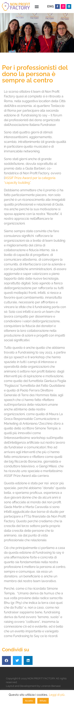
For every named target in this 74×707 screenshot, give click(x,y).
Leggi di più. (57, 695)
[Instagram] (63, 6)
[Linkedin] (69, 6)
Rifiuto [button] (43, 700)
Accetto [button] (29, 700)
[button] (36, 6)
